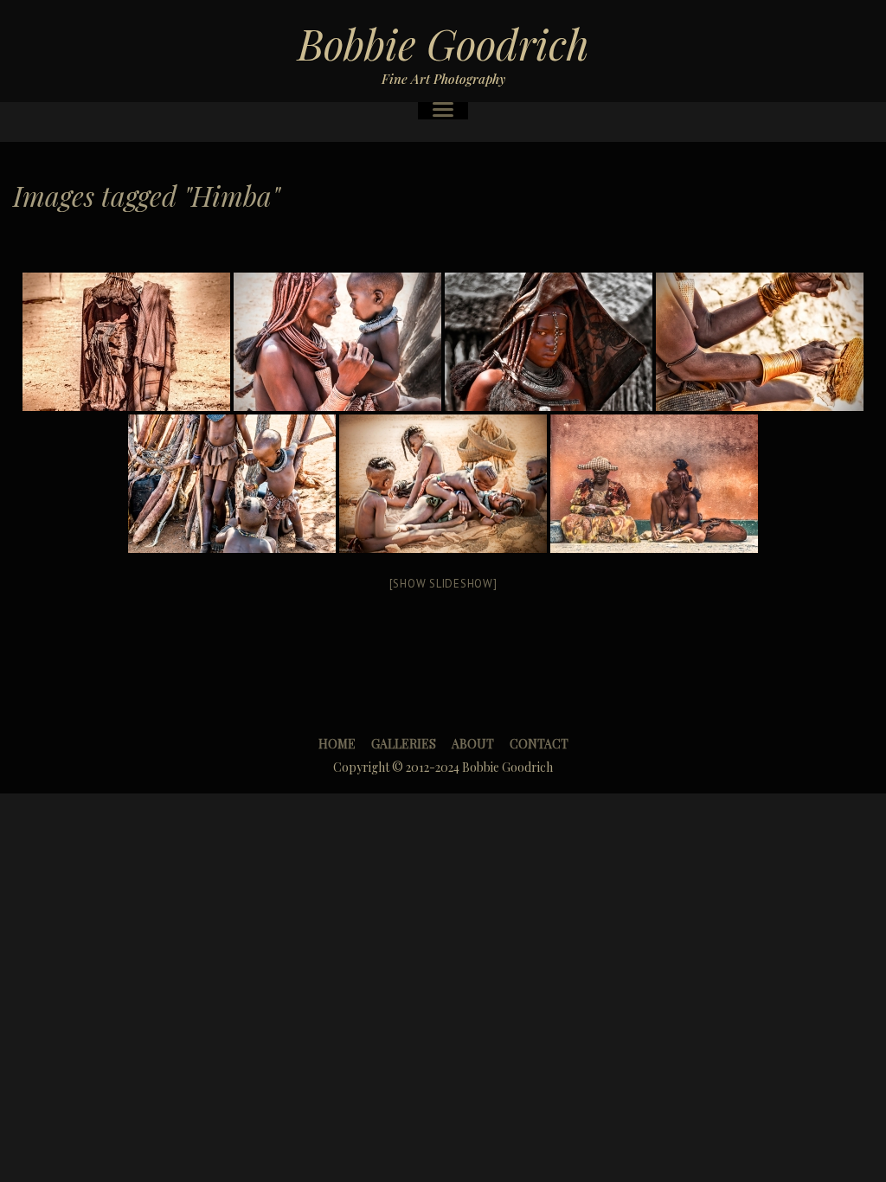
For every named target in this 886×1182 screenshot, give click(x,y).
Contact (539, 744)
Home (337, 744)
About (473, 744)
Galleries (403, 744)
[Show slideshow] (443, 583)
